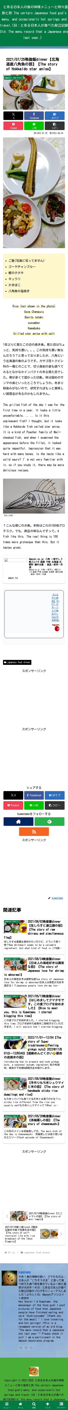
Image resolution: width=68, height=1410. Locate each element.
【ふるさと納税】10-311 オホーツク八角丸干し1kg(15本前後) (56, 607)
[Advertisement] (34, 697)
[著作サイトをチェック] (18, 821)
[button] (55, 126)
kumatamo (25, 1271)
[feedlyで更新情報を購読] (49, 821)
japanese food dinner (18, 662)
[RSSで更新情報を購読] (34, 831)
